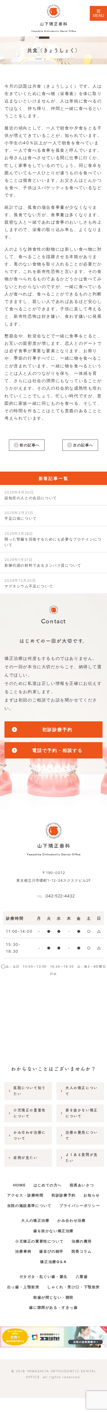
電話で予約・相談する (57, 750)
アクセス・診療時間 (25, 1195)
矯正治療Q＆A (53, 1261)
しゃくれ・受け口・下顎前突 (73, 1287)
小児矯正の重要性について (39, 1241)
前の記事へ (30, 445)
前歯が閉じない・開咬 (53, 1297)
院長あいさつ (82, 1185)
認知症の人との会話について (30, 495)
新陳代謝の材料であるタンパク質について (42, 562)
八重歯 (82, 1276)
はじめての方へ (48, 1185)
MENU (98, 15)
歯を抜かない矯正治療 (53, 1231)
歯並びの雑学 (51, 1251)
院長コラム (82, 1251)
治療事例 (23, 1251)
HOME (19, 1185)
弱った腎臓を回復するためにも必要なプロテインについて (52, 539)
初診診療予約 (57, 729)
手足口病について (20, 515)
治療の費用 (82, 1241)
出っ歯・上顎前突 (23, 1287)
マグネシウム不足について (28, 583)
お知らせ (92, 1195)
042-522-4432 (56, 895)
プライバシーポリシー (79, 1205)
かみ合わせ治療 (71, 1220)
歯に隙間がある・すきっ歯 (53, 1307)
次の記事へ (83, 445)
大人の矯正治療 (35, 1220)
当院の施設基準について (29, 1205)
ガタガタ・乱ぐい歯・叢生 (43, 1276)
